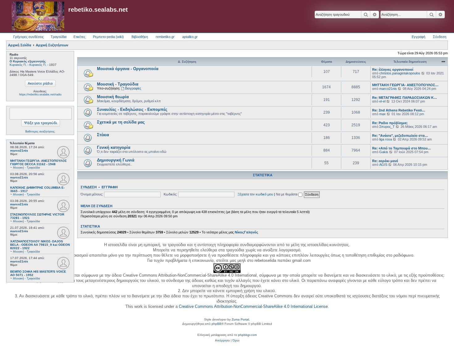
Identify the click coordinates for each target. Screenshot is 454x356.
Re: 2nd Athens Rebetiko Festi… (398, 110)
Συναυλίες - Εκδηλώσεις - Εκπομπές (132, 109)
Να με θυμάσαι (287, 194)
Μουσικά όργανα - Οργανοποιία (127, 68)
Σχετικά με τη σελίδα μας (121, 122)
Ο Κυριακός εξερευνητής (28, 61)
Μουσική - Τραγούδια (117, 84)
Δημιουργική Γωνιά (115, 160)
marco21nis (19, 150)
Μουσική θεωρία (113, 96)
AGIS (383, 164)
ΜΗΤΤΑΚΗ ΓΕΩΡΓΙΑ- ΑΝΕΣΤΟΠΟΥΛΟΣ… (405, 85)
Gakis (383, 152)
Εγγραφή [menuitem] (418, 37)
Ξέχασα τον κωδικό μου (255, 194)
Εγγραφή (110, 187)
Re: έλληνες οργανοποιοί (392, 69)
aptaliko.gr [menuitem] (190, 37)
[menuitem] (222, 340)
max (382, 114)
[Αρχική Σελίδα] (38, 16)
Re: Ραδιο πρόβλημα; (390, 123)
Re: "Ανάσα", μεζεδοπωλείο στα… (400, 135)
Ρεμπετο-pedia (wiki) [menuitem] (108, 37)
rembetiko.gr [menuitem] (165, 37)
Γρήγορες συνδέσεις (28, 37)
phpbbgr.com (247, 335)
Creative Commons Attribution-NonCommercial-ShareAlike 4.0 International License (253, 306)
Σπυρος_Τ (387, 126)
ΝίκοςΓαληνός (246, 232)
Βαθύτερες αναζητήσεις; (40, 131)
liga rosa (385, 139)
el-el (382, 101)
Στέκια (103, 134)
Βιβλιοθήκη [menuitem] (140, 37)
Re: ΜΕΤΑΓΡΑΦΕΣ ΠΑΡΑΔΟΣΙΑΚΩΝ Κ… (404, 97)
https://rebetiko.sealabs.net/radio (40, 94)
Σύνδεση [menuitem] (439, 37)
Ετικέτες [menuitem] (79, 37)
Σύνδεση (89, 187)
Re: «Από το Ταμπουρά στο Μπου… (401, 148)
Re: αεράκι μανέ (385, 161)
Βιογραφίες (133, 88)
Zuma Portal (240, 319)
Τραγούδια (58, 37)
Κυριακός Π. (18, 64)
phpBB (216, 323)
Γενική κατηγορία (113, 147)
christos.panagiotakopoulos (399, 73)
